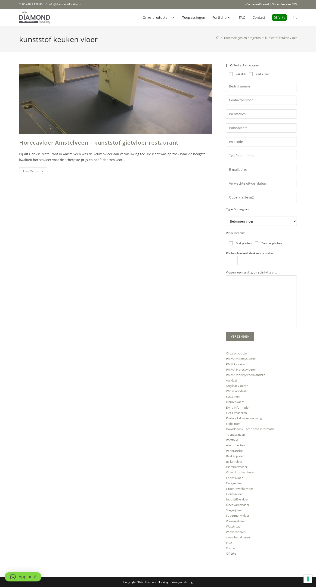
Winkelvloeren (236, 532)
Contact (231, 548)
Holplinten (233, 424)
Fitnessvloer (234, 478)
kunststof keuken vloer (281, 38)
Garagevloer (234, 483)
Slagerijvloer (234, 510)
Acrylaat (231, 380)
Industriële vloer (237, 499)
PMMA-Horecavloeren (241, 369)
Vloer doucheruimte (240, 472)
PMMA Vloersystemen (241, 359)
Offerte (231, 553)
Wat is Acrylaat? (237, 391)
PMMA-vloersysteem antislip (245, 375)
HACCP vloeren (236, 413)
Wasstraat (233, 526)
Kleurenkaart (235, 402)
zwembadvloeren (238, 537)
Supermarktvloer (237, 515)
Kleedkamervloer (237, 505)
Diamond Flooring (156, 582)
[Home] (217, 38)
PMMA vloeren (236, 364)
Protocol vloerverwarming (244, 418)
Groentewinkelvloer (239, 489)
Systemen (233, 396)
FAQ (229, 542)
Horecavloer (234, 494)
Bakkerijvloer (235, 456)
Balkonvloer (234, 462)
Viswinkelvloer (236, 521)
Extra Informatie (237, 407)
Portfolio (232, 440)
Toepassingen (235, 434)
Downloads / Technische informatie (250, 429)
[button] (23, 576)
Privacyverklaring (181, 582)
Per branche (234, 451)
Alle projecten (235, 445)
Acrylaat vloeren (237, 386)
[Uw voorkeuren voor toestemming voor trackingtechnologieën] (308, 579)
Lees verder (35, 172)
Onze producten (237, 353)
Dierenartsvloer (236, 467)
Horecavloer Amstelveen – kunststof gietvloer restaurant (98, 142)
